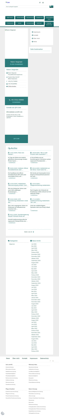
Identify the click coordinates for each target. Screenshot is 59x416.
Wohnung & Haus (33, 364)
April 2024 (34, 293)
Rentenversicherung (33, 404)
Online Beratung (49, 24)
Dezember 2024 (35, 277)
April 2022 (34, 326)
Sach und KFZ (9, 364)
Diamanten (39, 17)
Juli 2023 (33, 306)
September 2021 (35, 336)
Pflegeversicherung (10, 393)
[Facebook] (40, 3)
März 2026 (34, 250)
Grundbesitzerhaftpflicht (34, 371)
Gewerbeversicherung (10, 384)
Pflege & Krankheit (10, 389)
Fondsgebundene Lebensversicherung (37, 406)
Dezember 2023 (35, 299)
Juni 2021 (34, 343)
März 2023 (34, 312)
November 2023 (35, 301)
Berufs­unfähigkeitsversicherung (36, 391)
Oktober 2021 (35, 334)
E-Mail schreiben (12, 86)
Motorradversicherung (10, 369)
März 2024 (34, 295)
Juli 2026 (33, 244)
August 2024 (34, 285)
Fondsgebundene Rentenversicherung (37, 408)
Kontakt (39, 23)
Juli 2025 (33, 264)
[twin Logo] (52, 361)
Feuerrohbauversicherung (34, 382)
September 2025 (35, 260)
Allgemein (12, 244)
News (19, 23)
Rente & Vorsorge (33, 389)
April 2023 (34, 310)
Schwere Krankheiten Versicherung (36, 398)
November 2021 (35, 332)
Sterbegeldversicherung (34, 413)
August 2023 (34, 303)
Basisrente (31, 402)
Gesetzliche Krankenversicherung (13, 398)
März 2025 (34, 273)
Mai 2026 (33, 246)
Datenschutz (44, 358)
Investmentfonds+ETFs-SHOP (50, 18)
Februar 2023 (35, 314)
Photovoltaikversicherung (34, 373)
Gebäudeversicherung (33, 369)
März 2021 (34, 349)
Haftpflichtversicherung (11, 371)
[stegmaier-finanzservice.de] (8, 2)
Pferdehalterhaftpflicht (10, 375)
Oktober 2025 (35, 258)
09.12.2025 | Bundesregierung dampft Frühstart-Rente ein (18, 215)
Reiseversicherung (10, 382)
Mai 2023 (33, 308)
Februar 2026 (35, 252)
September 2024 (35, 283)
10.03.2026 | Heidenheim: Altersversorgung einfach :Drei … (18, 184)
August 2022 (34, 320)
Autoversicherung (9, 367)
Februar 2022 (35, 330)
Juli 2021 (33, 341)
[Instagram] (43, 3)
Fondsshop (10, 23)
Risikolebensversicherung (34, 393)
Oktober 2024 (35, 281)
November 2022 (35, 316)
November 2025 (35, 256)
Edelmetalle (30, 17)
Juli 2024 (33, 287)
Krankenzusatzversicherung (12, 391)
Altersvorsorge (32, 395)
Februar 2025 (35, 275)
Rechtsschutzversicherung (12, 378)
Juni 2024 (34, 289)
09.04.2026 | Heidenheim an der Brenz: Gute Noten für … (40, 169)
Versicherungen (20, 17)
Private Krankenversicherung (12, 395)
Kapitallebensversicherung (34, 411)
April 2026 (34, 248)
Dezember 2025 (35, 254)
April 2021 (34, 347)
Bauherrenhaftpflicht (33, 375)
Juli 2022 (33, 322)
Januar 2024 (34, 297)
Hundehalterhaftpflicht (10, 373)
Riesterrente (31, 400)
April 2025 (34, 271)
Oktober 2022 (35, 318)
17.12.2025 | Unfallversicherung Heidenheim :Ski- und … (39, 200)
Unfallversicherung (10, 380)
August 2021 (34, 338)
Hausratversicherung (33, 367)
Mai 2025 (33, 268)
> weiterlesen (11, 162)
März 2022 (34, 328)
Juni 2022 (34, 324)
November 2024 (35, 279)
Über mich (10, 17)
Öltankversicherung (33, 380)
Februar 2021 (35, 351)
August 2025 (34, 262)
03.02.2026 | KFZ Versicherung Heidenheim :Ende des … (18, 200)
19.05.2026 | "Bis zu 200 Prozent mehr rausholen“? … (39, 153)
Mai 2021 (33, 345)
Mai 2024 (33, 291)
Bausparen (31, 378)
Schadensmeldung (30, 23)
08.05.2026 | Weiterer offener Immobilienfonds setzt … (18, 169)
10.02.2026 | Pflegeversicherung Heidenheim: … (40, 185)
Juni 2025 (34, 266)
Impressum (36, 32)
